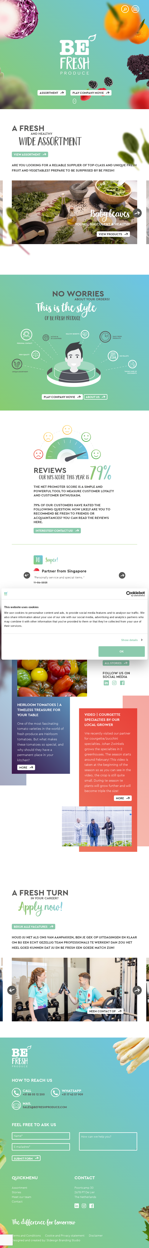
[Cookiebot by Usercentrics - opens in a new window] (129, 593)
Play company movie (88, 93)
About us (93, 397)
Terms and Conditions (26, 1235)
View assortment (27, 154)
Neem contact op (102, 1011)
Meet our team (21, 1197)
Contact (17, 1201)
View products (110, 234)
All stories (113, 663)
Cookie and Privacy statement (64, 1235)
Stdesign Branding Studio (63, 1240)
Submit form (23, 1159)
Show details (129, 639)
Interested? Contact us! (54, 531)
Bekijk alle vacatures (30, 927)
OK (122, 651)
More (23, 767)
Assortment (49, 93)
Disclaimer (96, 1235)
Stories (16, 1192)
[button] (27, 575)
